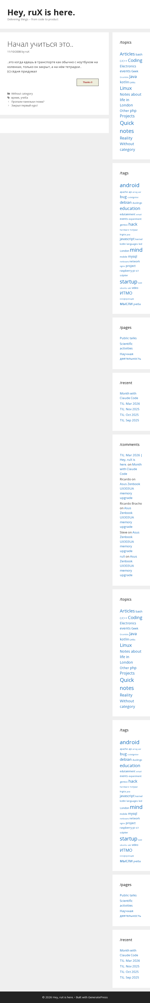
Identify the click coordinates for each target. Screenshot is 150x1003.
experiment (135, 219)
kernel (138, 239)
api (130, 192)
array (135, 192)
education (130, 208)
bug (123, 196)
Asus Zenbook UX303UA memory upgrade (127, 517)
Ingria (123, 234)
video (135, 288)
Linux (126, 88)
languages (132, 244)
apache (124, 192)
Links (132, 82)
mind (136, 249)
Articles (127, 54)
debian (126, 202)
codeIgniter (133, 197)
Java (133, 76)
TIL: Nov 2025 (130, 409)
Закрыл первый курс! (24, 105)
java (128, 234)
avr (139, 192)
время (15, 97)
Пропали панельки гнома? (27, 101)
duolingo (137, 202)
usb (129, 288)
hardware (124, 230)
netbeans (124, 261)
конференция (127, 299)
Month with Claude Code (131, 469)
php (133, 110)
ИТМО (126, 293)
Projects (127, 115)
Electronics (128, 66)
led (140, 244)
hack (132, 224)
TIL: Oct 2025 (129, 415)
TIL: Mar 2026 (130, 403)
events (125, 71)
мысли (126, 303)
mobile (123, 256)
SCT (137, 271)
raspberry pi (127, 270)
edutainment (127, 214)
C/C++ (123, 61)
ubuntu (123, 288)
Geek (134, 71)
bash (139, 54)
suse (140, 283)
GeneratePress (98, 997)
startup (128, 281)
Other (124, 110)
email (139, 214)
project (131, 266)
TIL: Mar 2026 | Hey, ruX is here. (131, 459)
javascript (127, 239)
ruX (122, 556)
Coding (135, 60)
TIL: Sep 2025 (129, 420)
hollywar (134, 230)
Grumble (124, 77)
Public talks (128, 338)
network (135, 261)
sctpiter (124, 275)
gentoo (124, 224)
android (130, 185)
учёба (24, 97)
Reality (126, 138)
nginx (122, 266)
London (124, 250)
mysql (132, 256)
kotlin (124, 82)
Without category (22, 93)
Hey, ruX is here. (41, 12)
